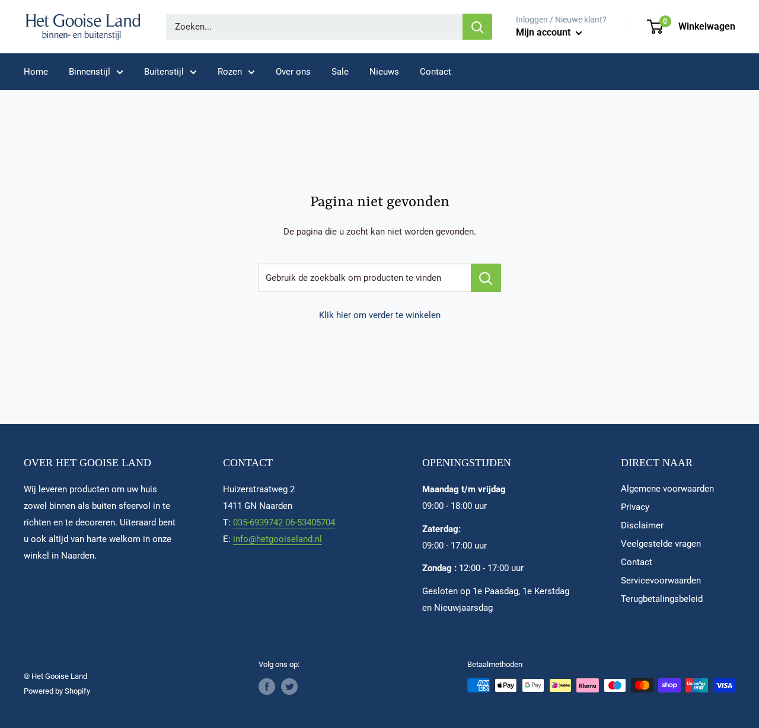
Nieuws (384, 71)
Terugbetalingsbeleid (662, 599)
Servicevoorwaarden (661, 580)
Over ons (293, 71)
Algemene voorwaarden (667, 488)
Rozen (230, 71)
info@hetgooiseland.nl (277, 539)
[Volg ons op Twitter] (289, 686)
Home (36, 71)
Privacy (635, 507)
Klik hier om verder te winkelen (380, 315)
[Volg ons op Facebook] (267, 686)
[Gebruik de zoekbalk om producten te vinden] (486, 278)
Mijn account (544, 32)
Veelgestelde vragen (661, 543)
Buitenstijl (164, 71)
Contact (435, 71)
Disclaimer (642, 525)
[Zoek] (477, 27)
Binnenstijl (89, 71)
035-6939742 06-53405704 (284, 522)
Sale (340, 71)
